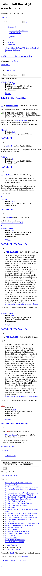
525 (13, 132)
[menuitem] (18, 31)
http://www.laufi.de (7, 446)
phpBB (11, 553)
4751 (14, 84)
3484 (14, 410)
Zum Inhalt (4, 17)
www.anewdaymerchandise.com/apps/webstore (21, 396)
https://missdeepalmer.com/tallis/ (12, 223)
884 (13, 201)
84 (13, 159)
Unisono (4, 199)
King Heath (14, 61)
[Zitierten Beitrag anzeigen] (29, 435)
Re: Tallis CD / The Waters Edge (15, 244)
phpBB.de (24, 556)
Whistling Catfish (7, 82)
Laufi (3, 406)
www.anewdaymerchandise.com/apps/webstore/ (21, 304)
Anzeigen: (6, 462)
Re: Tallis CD (7, 138)
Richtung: (19, 464)
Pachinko (4, 157)
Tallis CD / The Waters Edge (16, 56)
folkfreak (4, 130)
